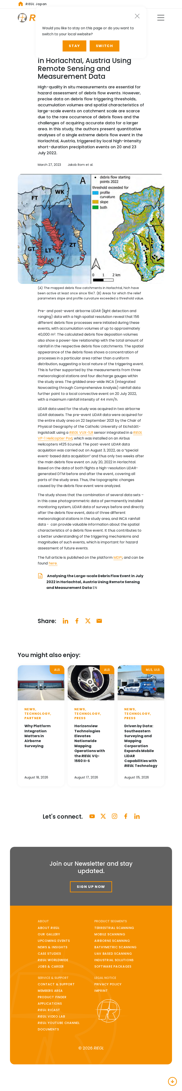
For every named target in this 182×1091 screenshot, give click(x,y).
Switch (104, 45)
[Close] (137, 16)
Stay (74, 45)
